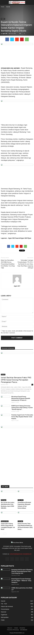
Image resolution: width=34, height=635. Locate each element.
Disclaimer (22, 628)
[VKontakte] (22, 559)
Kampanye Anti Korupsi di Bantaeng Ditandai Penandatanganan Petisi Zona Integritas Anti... (22, 571)
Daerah (3, 18)
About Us (9, 628)
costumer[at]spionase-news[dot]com (20, 554)
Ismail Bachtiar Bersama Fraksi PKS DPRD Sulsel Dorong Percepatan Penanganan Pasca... (16, 380)
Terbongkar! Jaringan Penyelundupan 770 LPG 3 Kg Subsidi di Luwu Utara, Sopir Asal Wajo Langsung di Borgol (25, 264)
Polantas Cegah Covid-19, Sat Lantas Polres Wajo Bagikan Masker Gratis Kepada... (22, 416)
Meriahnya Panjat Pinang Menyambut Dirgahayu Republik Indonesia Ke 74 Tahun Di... (20, 398)
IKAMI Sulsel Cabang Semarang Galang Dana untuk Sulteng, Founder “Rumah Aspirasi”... (22, 407)
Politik (2, 620)
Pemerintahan (5, 609)
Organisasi (4, 614)
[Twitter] (12, 559)
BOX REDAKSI (23, 630)
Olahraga (3, 500)
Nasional (3, 612)
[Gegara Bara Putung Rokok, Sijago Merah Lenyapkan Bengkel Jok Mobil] (8, 516)
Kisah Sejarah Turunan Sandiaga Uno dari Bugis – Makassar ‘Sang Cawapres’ (21, 580)
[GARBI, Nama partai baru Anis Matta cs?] (5, 590)
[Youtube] (27, 559)
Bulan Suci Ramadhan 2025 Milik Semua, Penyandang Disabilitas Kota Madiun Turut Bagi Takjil (8, 264)
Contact (16, 628)
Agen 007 (5, 33)
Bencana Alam (4, 521)
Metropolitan (5, 617)
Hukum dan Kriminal (7, 606)
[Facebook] (7, 559)
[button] (31, 2)
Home (2, 7)
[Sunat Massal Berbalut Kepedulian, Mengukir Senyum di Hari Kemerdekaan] (25, 495)
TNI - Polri (20, 500)
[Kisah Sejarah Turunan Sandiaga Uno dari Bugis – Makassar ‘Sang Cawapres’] (5, 581)
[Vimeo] (17, 559)
